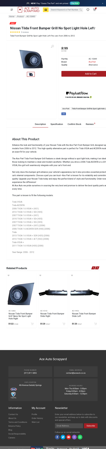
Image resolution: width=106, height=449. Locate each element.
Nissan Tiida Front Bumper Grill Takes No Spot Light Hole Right (20, 316)
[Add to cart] (32, 324)
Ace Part (92, 62)
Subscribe (91, 426)
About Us (12, 418)
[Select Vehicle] (46, 9)
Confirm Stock (74, 124)
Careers (11, 438)
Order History (37, 418)
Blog (10, 430)
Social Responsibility (17, 434)
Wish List (35, 422)
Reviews (90, 123)
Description (40, 124)
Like (63, 114)
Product (20, 16)
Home (11, 16)
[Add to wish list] (21, 275)
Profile (34, 414)
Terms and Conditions (17, 422)
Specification (57, 124)
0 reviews (25, 32)
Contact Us (13, 414)
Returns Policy (14, 426)
